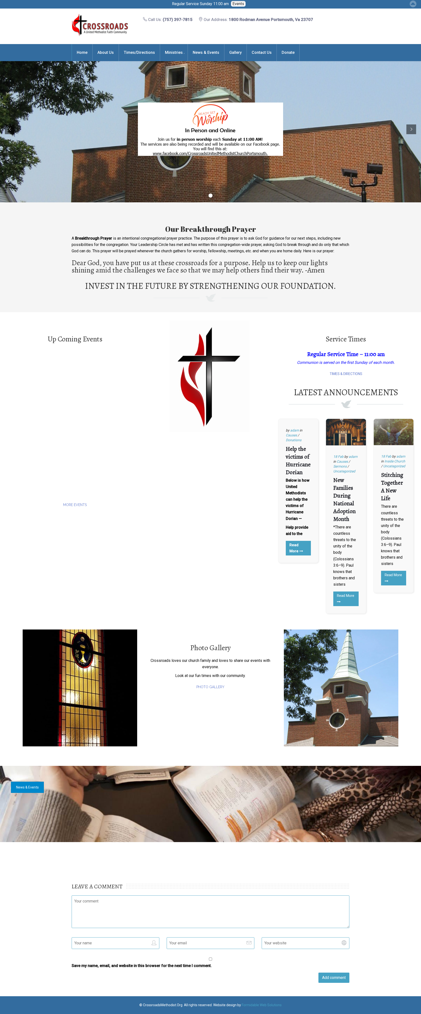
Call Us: (169, 19)
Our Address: (258, 19)
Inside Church (394, 461)
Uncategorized (344, 471)
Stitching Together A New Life (392, 486)
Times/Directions (139, 52)
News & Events (206, 52)
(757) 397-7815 (177, 19)
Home (82, 52)
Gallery (235, 52)
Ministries (174, 52)
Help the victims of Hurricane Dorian (298, 460)
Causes (291, 435)
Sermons (340, 466)
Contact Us (262, 52)
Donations (293, 440)
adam (294, 430)
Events (238, 3)
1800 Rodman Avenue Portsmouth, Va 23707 (271, 19)
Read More (294, 548)
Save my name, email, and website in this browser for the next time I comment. (142, 965)
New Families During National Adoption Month (344, 499)
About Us (105, 52)
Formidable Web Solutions (262, 1005)
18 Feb (338, 457)
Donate (288, 52)
